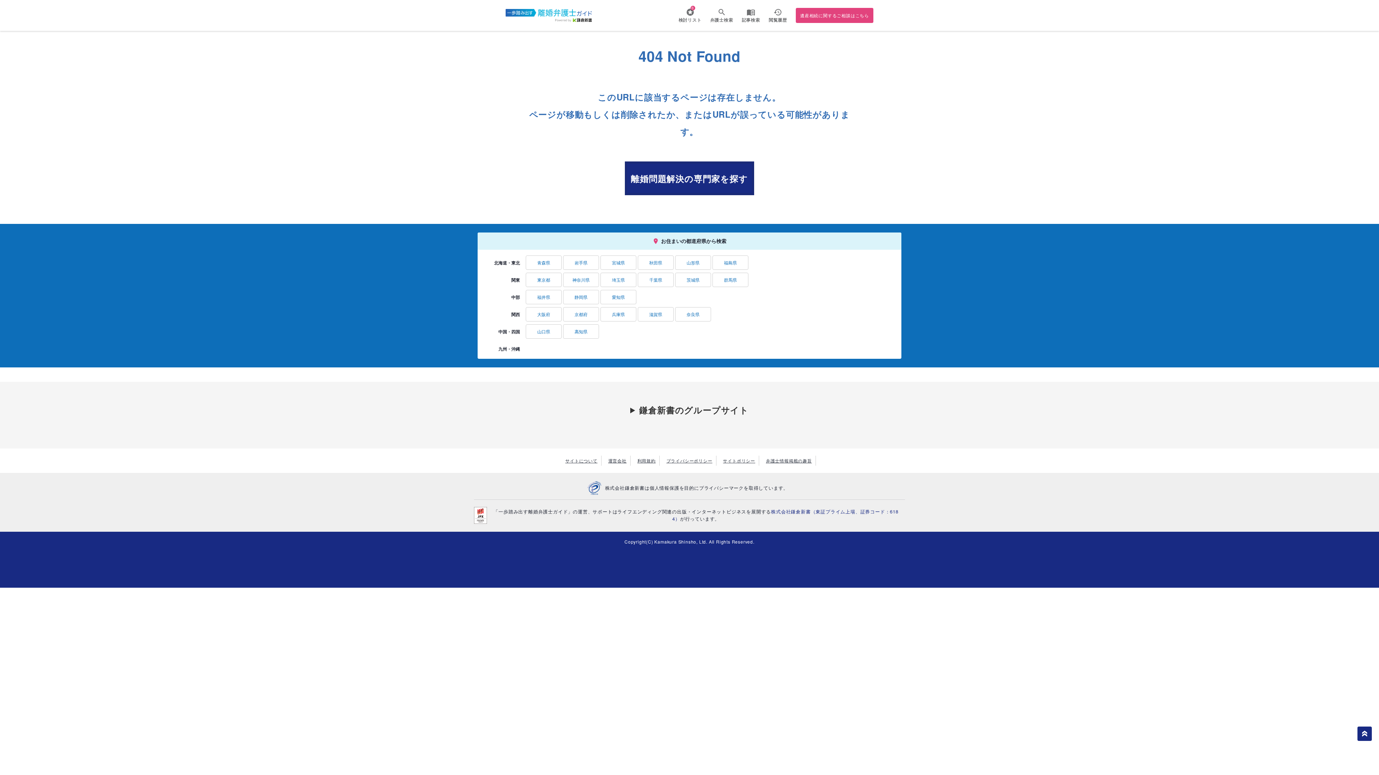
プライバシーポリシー (689, 460)
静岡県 (581, 297)
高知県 (581, 331)
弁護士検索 (721, 20)
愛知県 (618, 297)
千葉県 (655, 280)
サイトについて (581, 460)
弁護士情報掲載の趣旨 (789, 460)
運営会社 (617, 460)
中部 (515, 297)
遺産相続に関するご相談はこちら (834, 15)
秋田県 (655, 262)
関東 (515, 280)
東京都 (543, 280)
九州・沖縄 (509, 349)
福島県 (730, 262)
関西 (515, 314)
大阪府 (543, 314)
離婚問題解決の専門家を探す (689, 178)
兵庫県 (618, 314)
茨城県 (693, 280)
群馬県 (730, 280)
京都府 (581, 314)
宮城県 (618, 262)
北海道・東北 (507, 262)
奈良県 (693, 314)
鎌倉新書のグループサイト (694, 410)
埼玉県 (618, 280)
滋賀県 (655, 314)
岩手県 (581, 262)
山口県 (543, 331)
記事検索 (751, 20)
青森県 (543, 262)
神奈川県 (581, 280)
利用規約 (646, 460)
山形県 (693, 262)
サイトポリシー (739, 460)
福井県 (543, 297)
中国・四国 (509, 331)
